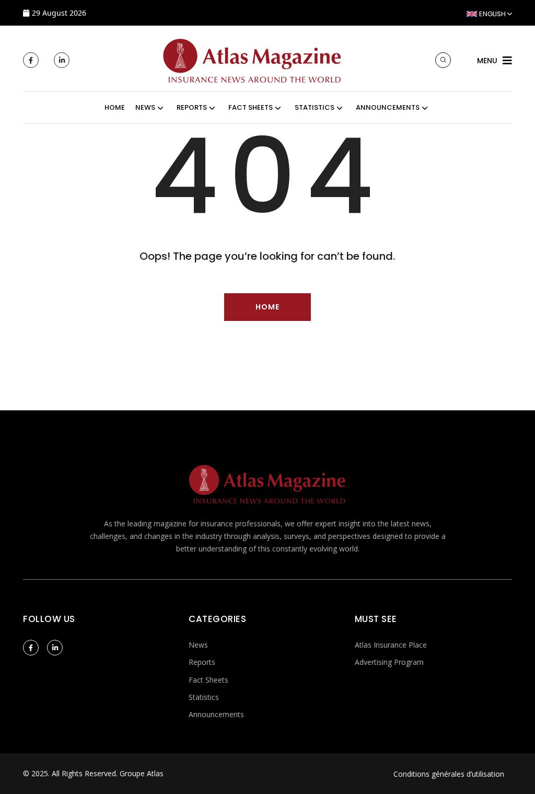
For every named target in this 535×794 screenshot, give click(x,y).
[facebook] (31, 60)
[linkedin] (61, 60)
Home (114, 107)
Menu (487, 60)
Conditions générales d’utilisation (448, 774)
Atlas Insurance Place (391, 645)
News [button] (145, 107)
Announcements (216, 714)
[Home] (252, 59)
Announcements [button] (388, 107)
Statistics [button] (314, 107)
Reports (202, 662)
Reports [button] (192, 107)
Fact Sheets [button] (250, 107)
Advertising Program (389, 662)
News (198, 645)
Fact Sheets (208, 680)
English (492, 14)
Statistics (204, 697)
